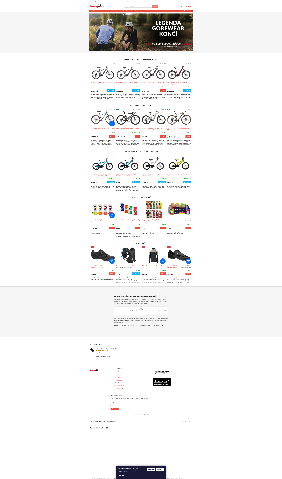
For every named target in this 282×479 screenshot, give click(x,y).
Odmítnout (151, 469)
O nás (151, 1)
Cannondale (140, 414)
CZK (184, 1)
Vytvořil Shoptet (188, 421)
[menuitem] (93, 11)
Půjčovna (119, 377)
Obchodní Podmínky (142, 1)
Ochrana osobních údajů (119, 385)
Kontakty (119, 371)
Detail (162, 90)
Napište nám (119, 380)
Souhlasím (160, 469)
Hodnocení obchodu (131, 1)
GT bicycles (146, 414)
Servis (119, 374)
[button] (96, 32)
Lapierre (135, 414)
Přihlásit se (115, 409)
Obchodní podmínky (119, 383)
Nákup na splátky (119, 388)
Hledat (155, 6)
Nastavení (122, 475)
